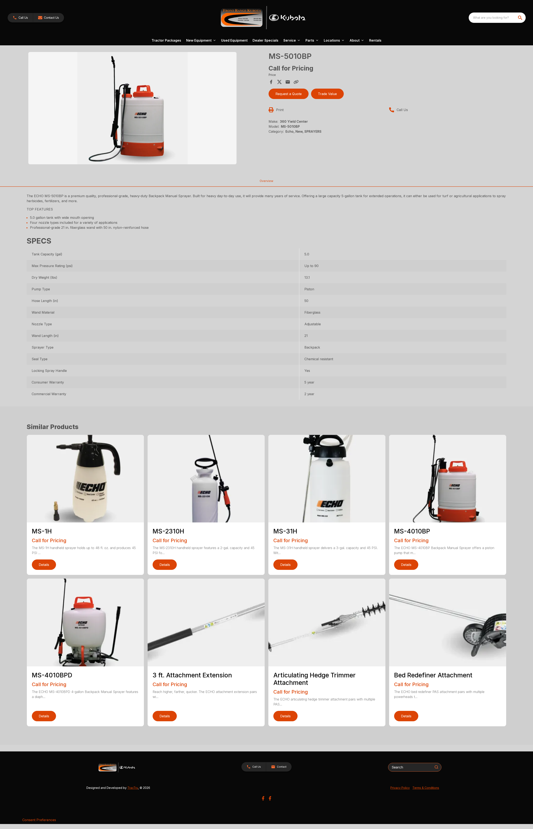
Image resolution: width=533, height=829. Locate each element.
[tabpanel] (146, 109)
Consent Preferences (39, 820)
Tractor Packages (166, 40)
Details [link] (44, 565)
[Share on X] (279, 81)
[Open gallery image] (132, 108)
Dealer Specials (265, 40)
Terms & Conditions (425, 787)
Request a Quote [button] (288, 94)
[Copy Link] (296, 81)
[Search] (436, 767)
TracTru (132, 787)
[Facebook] (263, 798)
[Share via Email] (287, 81)
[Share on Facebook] (271, 81)
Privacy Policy (400, 787)
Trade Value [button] (327, 94)
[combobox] (497, 18)
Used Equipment (234, 40)
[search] (521, 17)
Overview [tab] (266, 181)
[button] (20, 17)
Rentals (375, 40)
